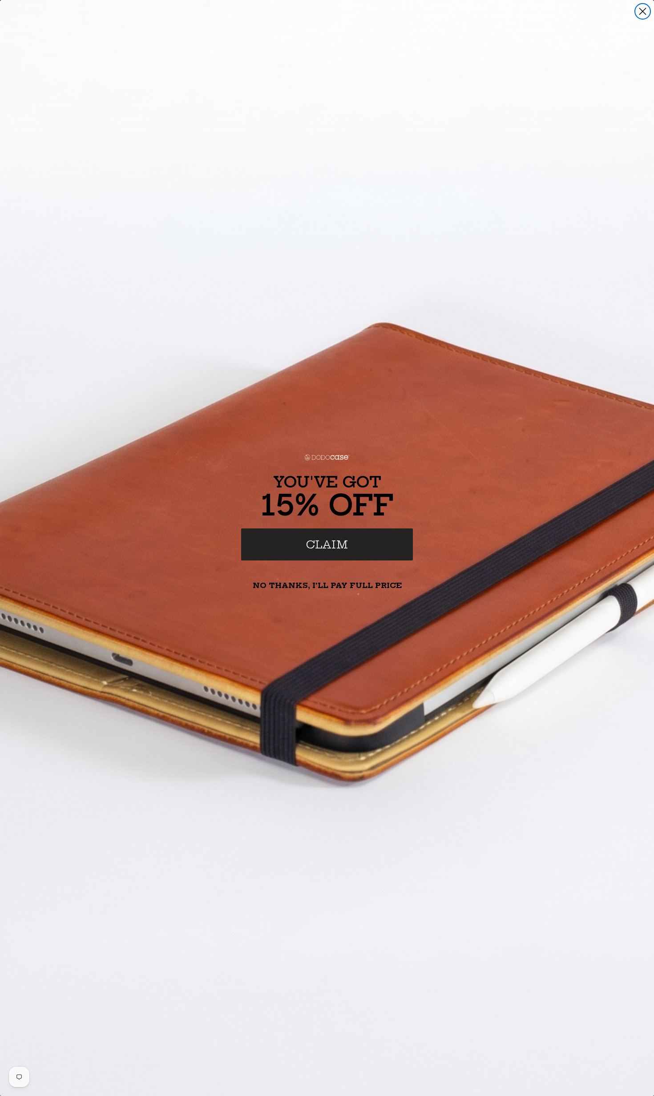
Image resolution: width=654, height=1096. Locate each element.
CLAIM (327, 544)
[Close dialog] (642, 11)
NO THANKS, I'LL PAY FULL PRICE (327, 585)
